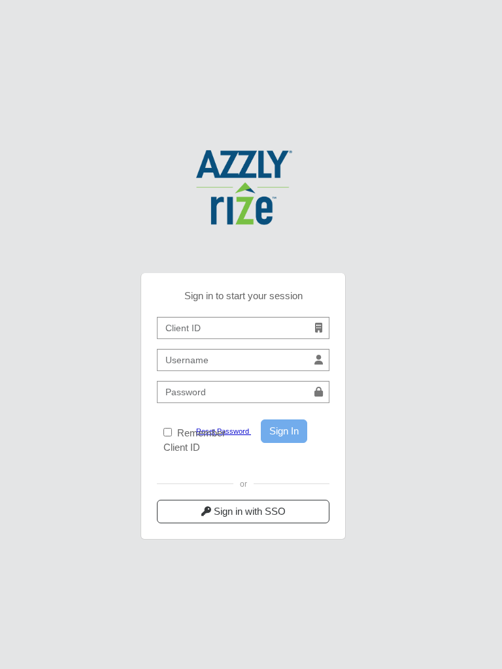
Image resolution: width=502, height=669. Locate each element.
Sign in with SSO (248, 511)
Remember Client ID (194, 440)
